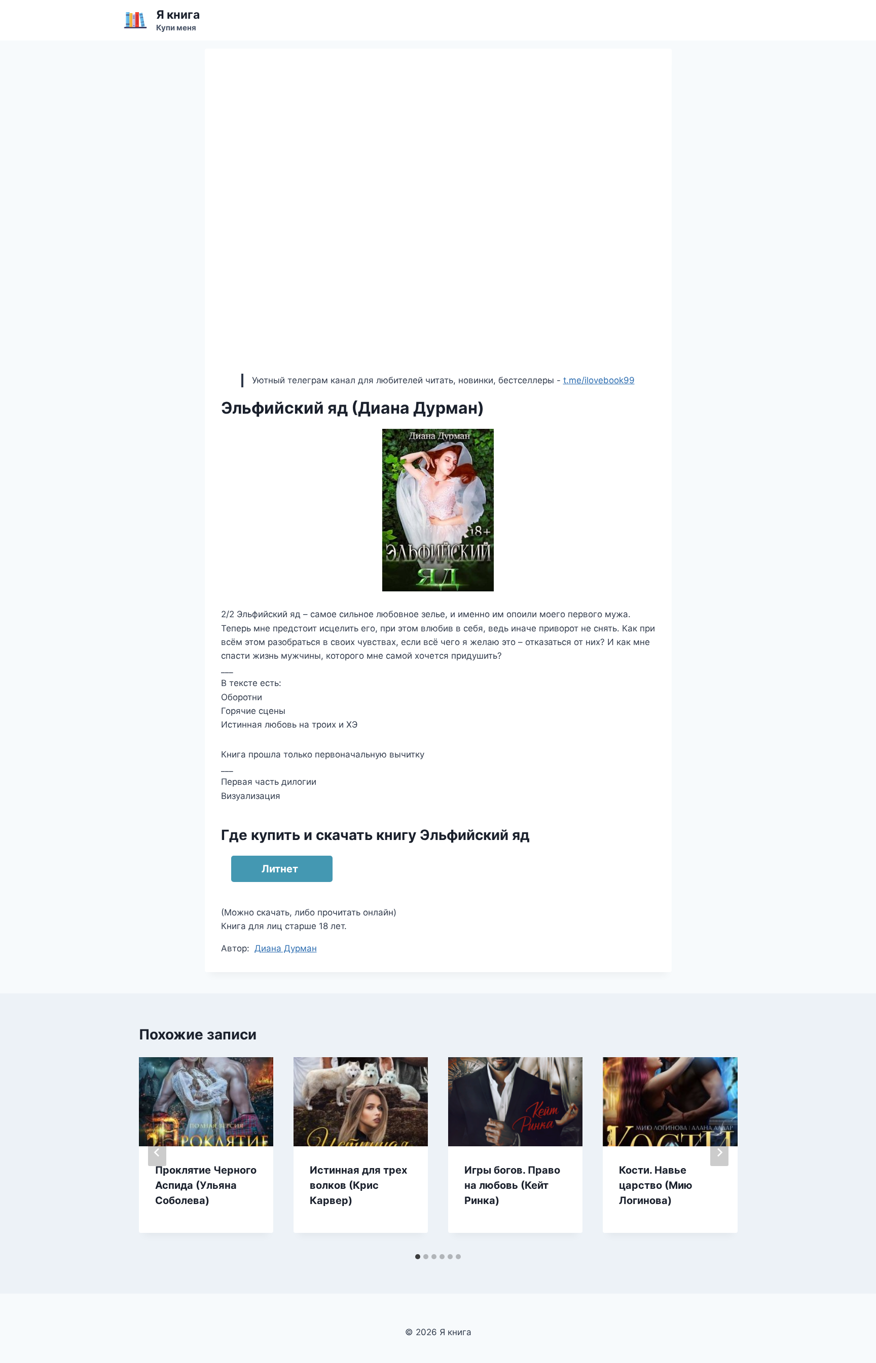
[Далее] (719, 1152)
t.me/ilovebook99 (599, 380)
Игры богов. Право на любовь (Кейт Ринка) (512, 1185)
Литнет (280, 869)
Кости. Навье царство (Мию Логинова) (655, 1185)
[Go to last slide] (157, 1152)
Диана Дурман (285, 948)
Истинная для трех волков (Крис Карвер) (358, 1185)
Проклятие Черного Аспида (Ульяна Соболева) (206, 1185)
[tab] (417, 1256)
